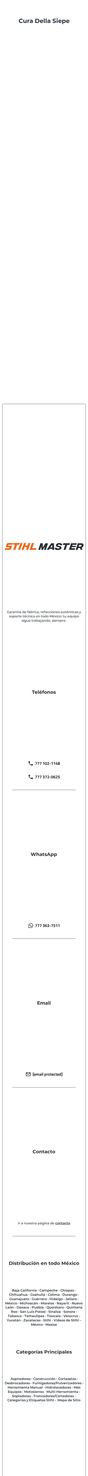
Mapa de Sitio (69, 1400)
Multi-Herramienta (62, 1392)
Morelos (47, 1303)
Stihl (47, 1320)
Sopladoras (21, 1396)
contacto (62, 1223)
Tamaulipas (34, 1316)
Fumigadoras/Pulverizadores (57, 1383)
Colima (54, 1295)
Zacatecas (32, 1320)
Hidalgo (56, 1299)
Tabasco (15, 1316)
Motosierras (34, 1392)
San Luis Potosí (33, 1312)
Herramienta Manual (25, 1387)
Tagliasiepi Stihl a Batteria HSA (41, 84)
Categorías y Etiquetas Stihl (30, 1400)
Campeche (48, 1290)
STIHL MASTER (33, 88)
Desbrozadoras (17, 1383)
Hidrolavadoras (58, 1387)
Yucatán (14, 1320)
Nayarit (63, 1303)
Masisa (51, 1325)
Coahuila (37, 1295)
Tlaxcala (54, 1316)
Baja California (24, 1290)
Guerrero (39, 1299)
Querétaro (55, 1307)
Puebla (38, 1307)
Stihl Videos (23, 95)
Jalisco (71, 1299)
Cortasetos (58, 88)
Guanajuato (19, 1299)
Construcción (44, 1379)
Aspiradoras (20, 1379)
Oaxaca (23, 1307)
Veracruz (70, 1316)
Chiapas (67, 1290)
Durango (69, 1295)
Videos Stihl (45, 95)
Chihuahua (18, 1295)
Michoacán (29, 1303)
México (11, 1303)
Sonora (69, 1312)
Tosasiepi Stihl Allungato (35, 196)
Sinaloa (54, 1312)
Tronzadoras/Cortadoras (53, 1396)
